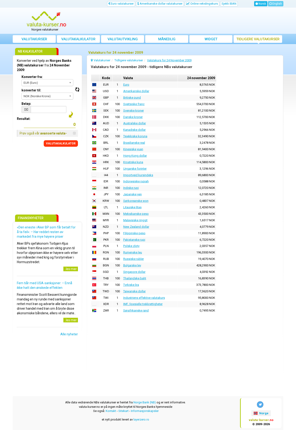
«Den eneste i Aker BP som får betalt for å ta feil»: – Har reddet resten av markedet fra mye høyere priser (46, 231)
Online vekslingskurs (204, 3)
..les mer (71, 269)
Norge (263, 413)
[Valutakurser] (46, 19)
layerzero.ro (141, 419)
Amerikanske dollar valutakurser (160, 3)
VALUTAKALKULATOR (61, 143)
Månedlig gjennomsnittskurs (167, 40)
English (277, 3)
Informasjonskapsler (145, 411)
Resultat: (24, 119)
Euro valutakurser (122, 3)
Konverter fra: (32, 77)
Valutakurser (34, 39)
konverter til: (31, 90)
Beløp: (26, 104)
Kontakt (111, 411)
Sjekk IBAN (229, 3)
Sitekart (123, 411)
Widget (211, 39)
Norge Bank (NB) (144, 402)
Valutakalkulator (78, 39)
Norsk (262, 3)
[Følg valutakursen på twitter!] (260, 404)
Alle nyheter (69, 334)
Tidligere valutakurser (258, 39)
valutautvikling (123, 39)
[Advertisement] (182, 20)
